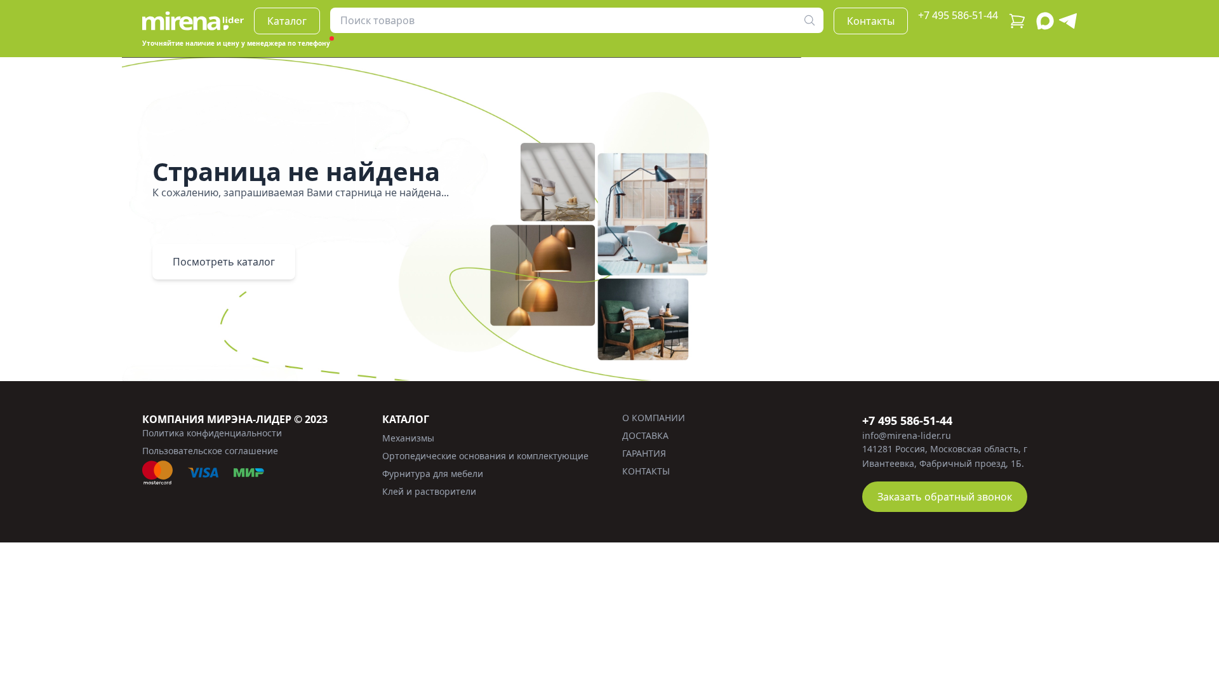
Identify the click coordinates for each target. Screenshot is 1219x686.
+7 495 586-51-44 (958, 15)
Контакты (871, 21)
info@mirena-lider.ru (906, 435)
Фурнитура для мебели (432, 473)
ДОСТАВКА (645, 435)
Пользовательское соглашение (210, 451)
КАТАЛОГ (405, 419)
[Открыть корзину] (1017, 21)
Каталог (287, 21)
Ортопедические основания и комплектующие (485, 456)
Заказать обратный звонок (944, 497)
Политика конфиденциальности (212, 433)
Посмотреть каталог (224, 262)
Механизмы (408, 438)
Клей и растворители (429, 491)
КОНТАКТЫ (646, 471)
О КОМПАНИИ (653, 418)
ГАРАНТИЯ (644, 453)
